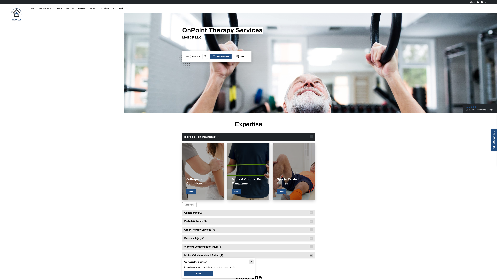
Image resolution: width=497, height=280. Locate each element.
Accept (198, 273)
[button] (248, 137)
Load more (189, 205)
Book (191, 191)
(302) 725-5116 (193, 56)
